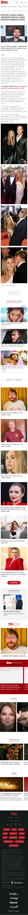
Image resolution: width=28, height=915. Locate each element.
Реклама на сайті (14, 820)
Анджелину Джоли (20, 98)
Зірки (14, 829)
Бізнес (22, 837)
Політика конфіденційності (8, 887)
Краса (21, 829)
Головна (3, 10)
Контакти (17, 817)
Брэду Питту (17, 118)
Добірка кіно (14, 739)
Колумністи (13, 845)
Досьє (14, 698)
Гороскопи (19, 841)
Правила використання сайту (9, 885)
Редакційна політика (20, 887)
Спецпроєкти (14, 590)
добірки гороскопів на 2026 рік (14, 656)
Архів (8, 10)
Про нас (10, 817)
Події (5, 833)
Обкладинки (8, 841)
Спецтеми (13, 837)
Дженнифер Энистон (16, 91)
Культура (13, 833)
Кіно (5, 837)
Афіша (14, 773)
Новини (6, 829)
